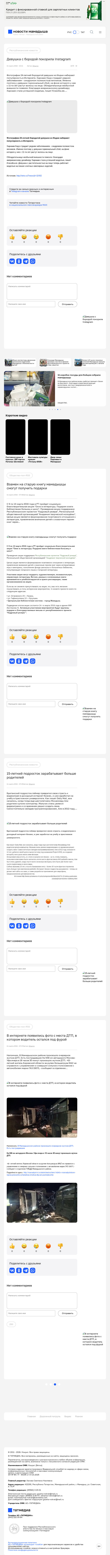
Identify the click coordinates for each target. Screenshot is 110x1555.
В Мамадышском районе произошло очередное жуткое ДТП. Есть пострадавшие (40, 1147)
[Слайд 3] (55, 409)
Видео (67, 1416)
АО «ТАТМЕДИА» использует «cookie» (25, 1544)
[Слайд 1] (49, 409)
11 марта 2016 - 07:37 (15, 1046)
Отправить (67, 304)
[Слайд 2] (52, 409)
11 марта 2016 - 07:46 (15, 495)
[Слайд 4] (57, 409)
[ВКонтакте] (12, 261)
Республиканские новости (23, 50)
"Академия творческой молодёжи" (61, 558)
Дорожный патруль (50, 1416)
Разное (79, 1416)
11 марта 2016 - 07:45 (15, 784)
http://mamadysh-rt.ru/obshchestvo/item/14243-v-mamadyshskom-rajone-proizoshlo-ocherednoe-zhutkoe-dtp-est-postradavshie (41, 1173)
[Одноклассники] (19, 261)
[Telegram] (25, 261)
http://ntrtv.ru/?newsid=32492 (29, 176)
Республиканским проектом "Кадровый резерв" (55, 555)
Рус (69, 32)
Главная (31, 1416)
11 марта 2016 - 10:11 (15, 66)
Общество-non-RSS (19, 475)
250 (11, 1324)
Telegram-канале (20, 191)
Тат (83, 32)
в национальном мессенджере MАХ (28, 205)
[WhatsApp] (32, 261)
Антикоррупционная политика (22, 1542)
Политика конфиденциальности (23, 1550)
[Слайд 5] (60, 409)
